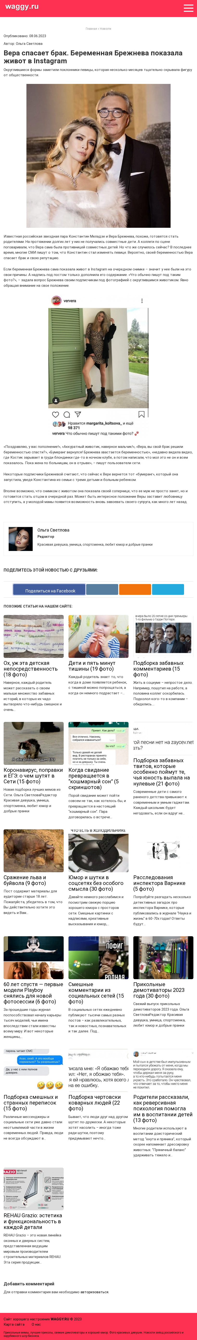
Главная (91, 28)
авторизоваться (94, 1292)
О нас (36, 1324)
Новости (105, 28)
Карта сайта (14, 1324)
